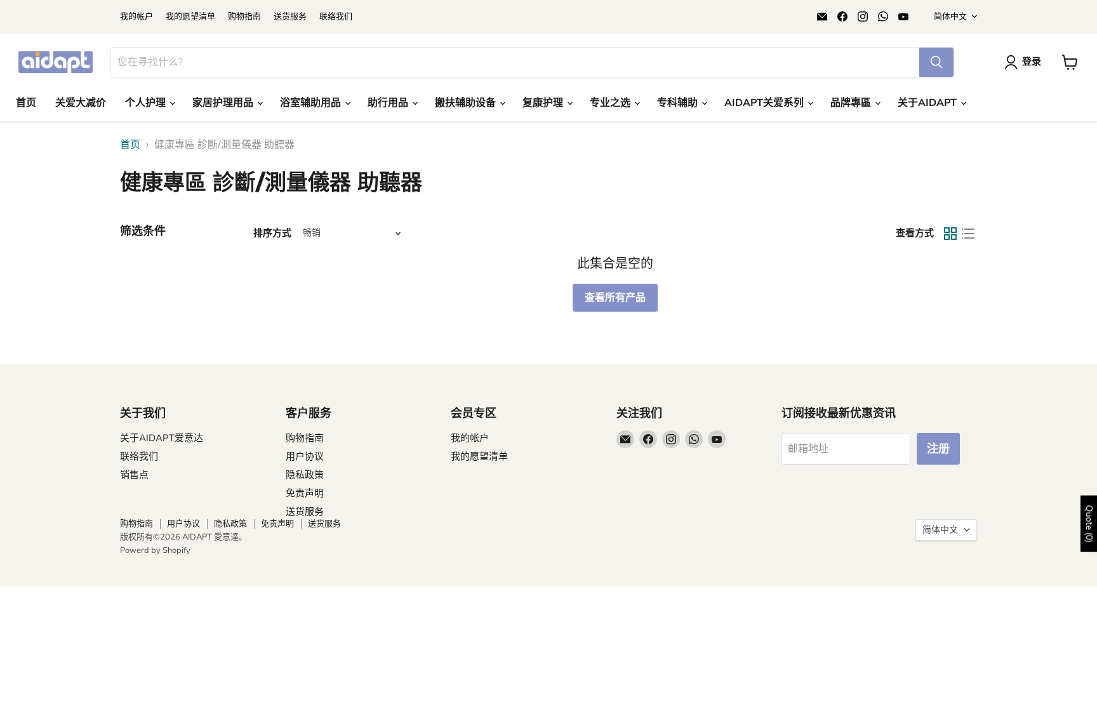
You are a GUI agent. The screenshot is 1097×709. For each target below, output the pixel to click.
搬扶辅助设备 (466, 103)
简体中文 (950, 16)
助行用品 (389, 103)
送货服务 (290, 17)
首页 (26, 103)
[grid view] (950, 233)
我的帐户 (136, 17)
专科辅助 (678, 103)
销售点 (134, 474)
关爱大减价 (80, 103)
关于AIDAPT (928, 103)
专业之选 (611, 103)
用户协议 (305, 456)
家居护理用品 (224, 103)
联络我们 (335, 17)
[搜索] (936, 62)
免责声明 (305, 493)
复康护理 (544, 103)
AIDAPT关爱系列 (765, 103)
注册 (938, 448)
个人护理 (146, 103)
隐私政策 (305, 474)
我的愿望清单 (190, 17)
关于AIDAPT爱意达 (161, 438)
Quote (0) (1089, 523)
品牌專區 (852, 103)
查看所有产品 (615, 298)
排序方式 (272, 233)
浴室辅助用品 (311, 103)
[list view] (968, 233)
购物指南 (244, 17)
